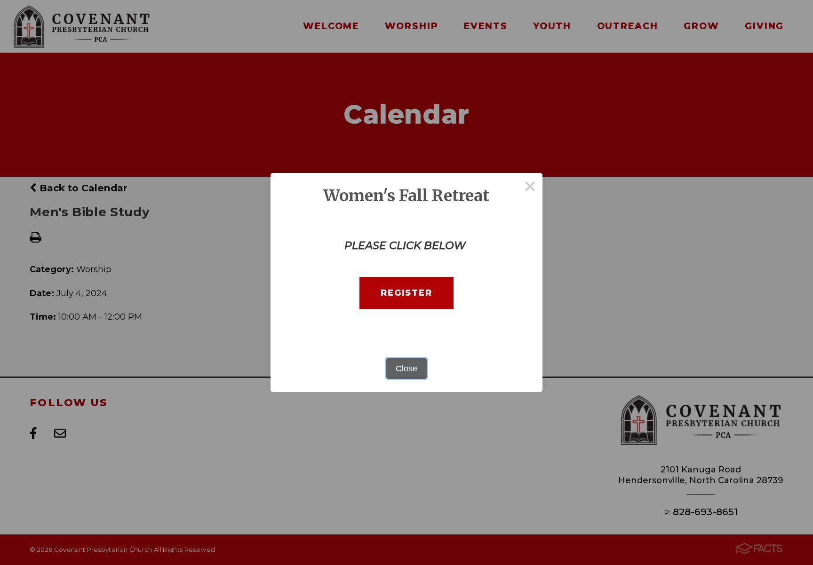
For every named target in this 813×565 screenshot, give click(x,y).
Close (406, 368)
